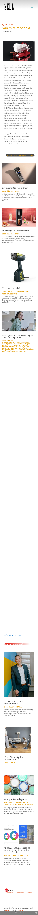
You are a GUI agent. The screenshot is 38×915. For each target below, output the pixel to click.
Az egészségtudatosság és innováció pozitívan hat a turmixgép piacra (17, 850)
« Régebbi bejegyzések (12, 635)
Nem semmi (10, 438)
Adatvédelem (20, 892)
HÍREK (17, 191)
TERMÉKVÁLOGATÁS (9, 294)
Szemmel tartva (12, 395)
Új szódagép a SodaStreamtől (16, 230)
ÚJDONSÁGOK (7, 25)
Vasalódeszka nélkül (11, 288)
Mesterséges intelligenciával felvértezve (17, 524)
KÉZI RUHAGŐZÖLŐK (22, 291)
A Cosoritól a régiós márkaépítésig (13, 702)
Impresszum (10, 892)
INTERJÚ (19, 707)
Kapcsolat (29, 892)
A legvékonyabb (12, 479)
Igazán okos (11, 568)
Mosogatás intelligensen (16, 799)
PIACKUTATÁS (23, 856)
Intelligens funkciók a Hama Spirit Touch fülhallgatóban (17, 336)
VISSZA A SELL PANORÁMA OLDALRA (20, 155)
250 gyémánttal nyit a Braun (15, 188)
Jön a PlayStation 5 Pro (15, 611)
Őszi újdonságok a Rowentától (14, 758)
